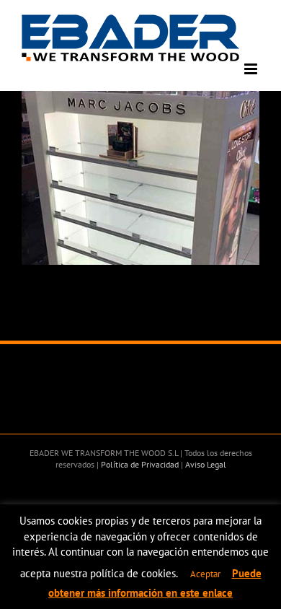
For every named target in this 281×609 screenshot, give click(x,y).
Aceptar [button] (205, 574)
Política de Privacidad (139, 464)
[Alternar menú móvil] (251, 68)
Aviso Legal (204, 464)
